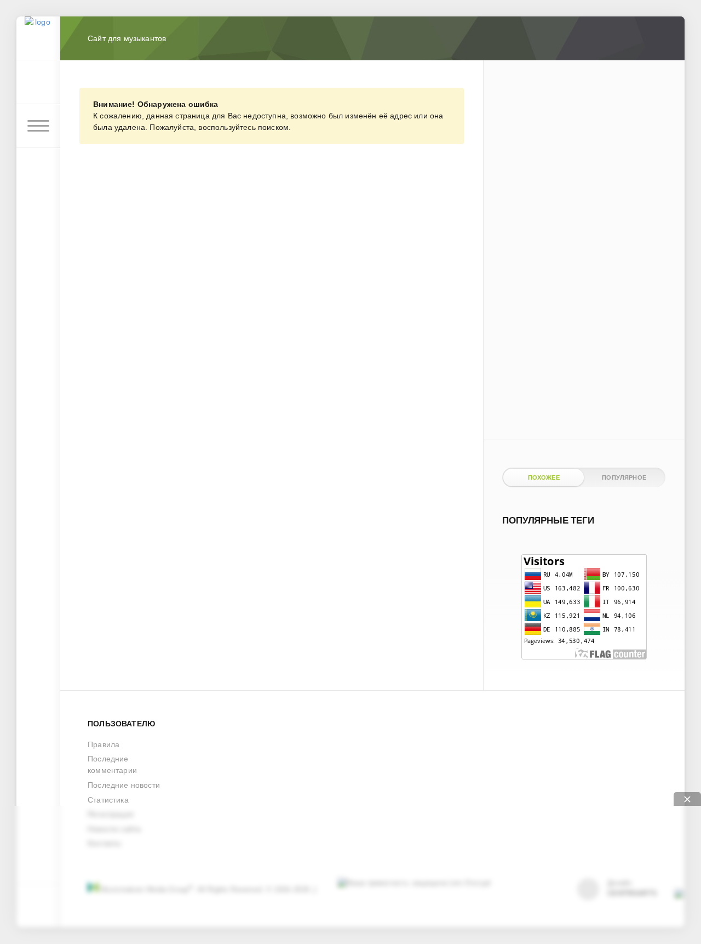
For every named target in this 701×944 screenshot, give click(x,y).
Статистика (108, 799)
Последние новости (124, 785)
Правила (103, 744)
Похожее (544, 477)
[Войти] (38, 82)
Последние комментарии (112, 764)
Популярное (624, 477)
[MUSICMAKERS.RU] (38, 38)
